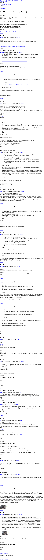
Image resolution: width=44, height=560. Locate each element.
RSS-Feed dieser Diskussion (4, 553)
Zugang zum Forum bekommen (6, 4)
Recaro (3, 31)
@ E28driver (20, 52)
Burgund (18, 31)
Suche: (1, 2)
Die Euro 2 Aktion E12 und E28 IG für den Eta (6, 0)
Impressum (3, 5)
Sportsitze (9, 31)
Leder (11, 31)
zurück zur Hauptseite (3, 8)
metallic (15, 31)
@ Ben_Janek (18, 37)
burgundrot (5, 31)
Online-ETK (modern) (22, 0)
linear (3, 9)
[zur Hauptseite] (3, 1)
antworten (1, 33)
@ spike (20, 207)
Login (3, 3)
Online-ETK (16, 0)
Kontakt (3, 557)
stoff (13, 31)
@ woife (20, 307)
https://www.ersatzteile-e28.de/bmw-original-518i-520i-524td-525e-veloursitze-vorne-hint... (12, 46)
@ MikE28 (20, 514)
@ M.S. (20, 266)
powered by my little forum (4, 559)
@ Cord (21, 420)
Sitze (1, 31)
